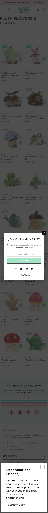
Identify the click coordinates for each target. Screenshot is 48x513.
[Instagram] (21, 268)
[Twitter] (32, 268)
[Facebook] (16, 268)
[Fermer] (44, 233)
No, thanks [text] (25, 275)
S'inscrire (24, 261)
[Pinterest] (26, 268)
